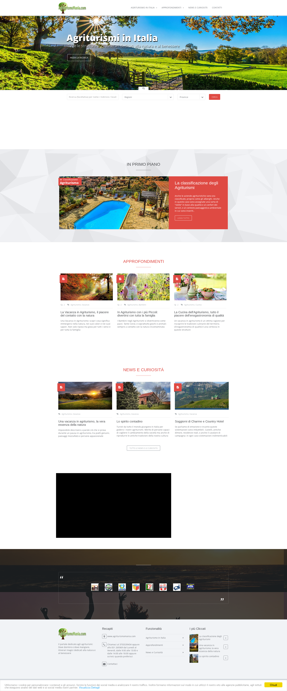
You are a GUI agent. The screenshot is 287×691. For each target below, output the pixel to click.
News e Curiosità (197, 7)
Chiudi (273, 685)
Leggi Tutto (183, 218)
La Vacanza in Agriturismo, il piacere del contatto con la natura (85, 314)
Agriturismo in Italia (143, 7)
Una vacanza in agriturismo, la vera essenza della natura (81, 423)
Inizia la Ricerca (79, 65)
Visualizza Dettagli (89, 687)
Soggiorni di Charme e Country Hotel (199, 421)
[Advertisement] (143, 127)
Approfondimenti (171, 7)
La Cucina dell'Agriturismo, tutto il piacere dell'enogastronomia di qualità (199, 314)
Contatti (217, 7)
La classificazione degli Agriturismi (196, 185)
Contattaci (112, 663)
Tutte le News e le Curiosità (143, 448)
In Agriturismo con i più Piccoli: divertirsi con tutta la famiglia (137, 314)
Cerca (214, 97)
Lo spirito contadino (129, 421)
